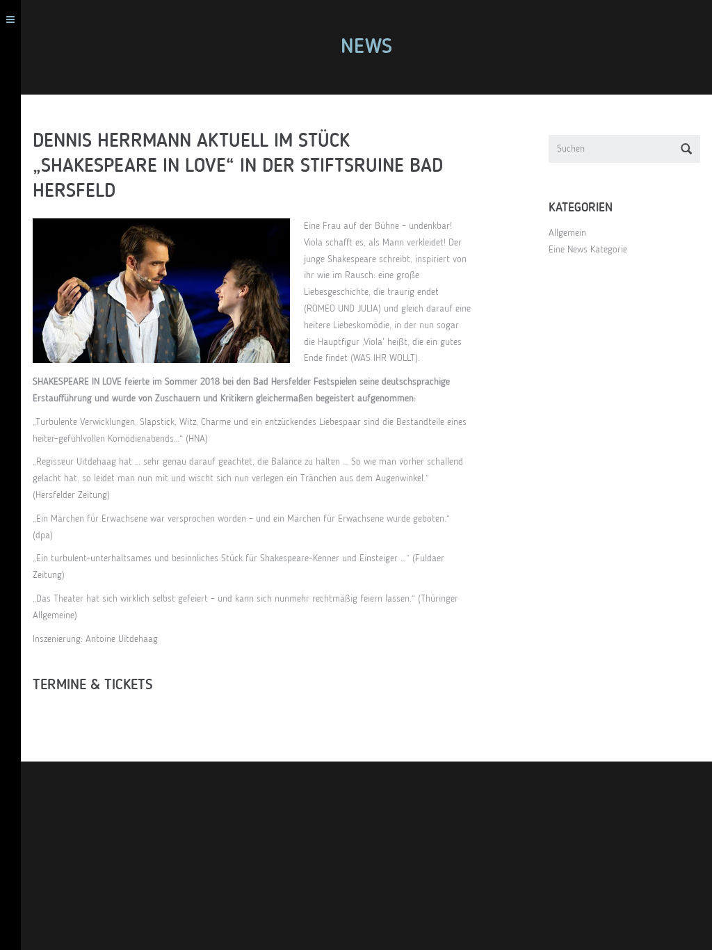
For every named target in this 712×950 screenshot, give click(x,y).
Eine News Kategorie (588, 250)
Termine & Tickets (93, 685)
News (366, 47)
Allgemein (567, 233)
